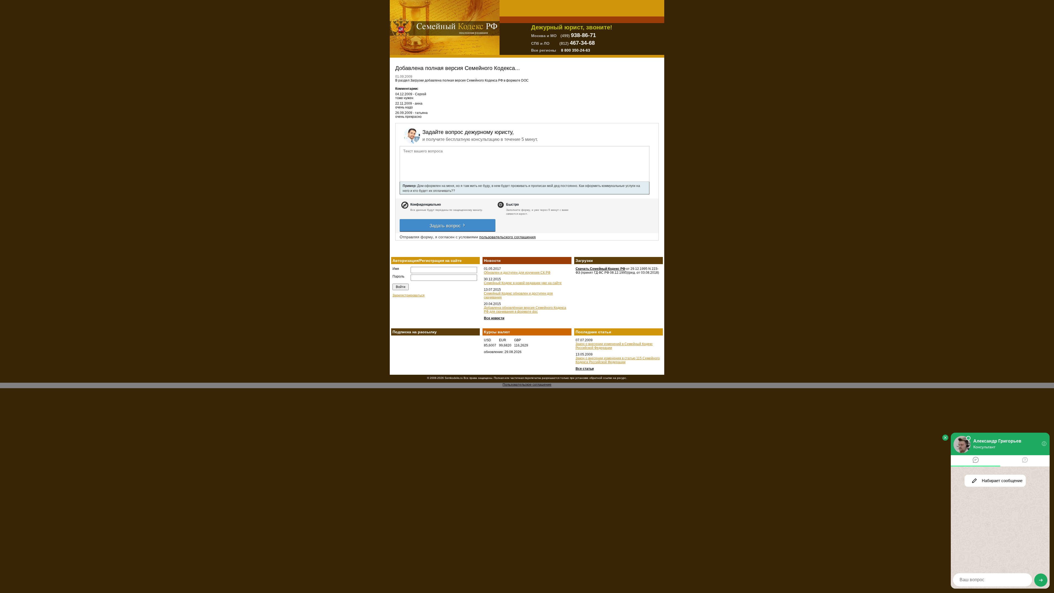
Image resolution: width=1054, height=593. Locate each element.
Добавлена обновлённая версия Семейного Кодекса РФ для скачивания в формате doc (525, 310)
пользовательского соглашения (507, 236)
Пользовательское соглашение (527, 385)
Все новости (494, 318)
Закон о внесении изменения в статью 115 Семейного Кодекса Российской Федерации (618, 360)
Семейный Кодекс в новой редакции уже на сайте (523, 283)
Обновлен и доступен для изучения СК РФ (517, 273)
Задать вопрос (446, 225)
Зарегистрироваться (409, 295)
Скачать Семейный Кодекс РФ (600, 269)
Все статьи (585, 369)
